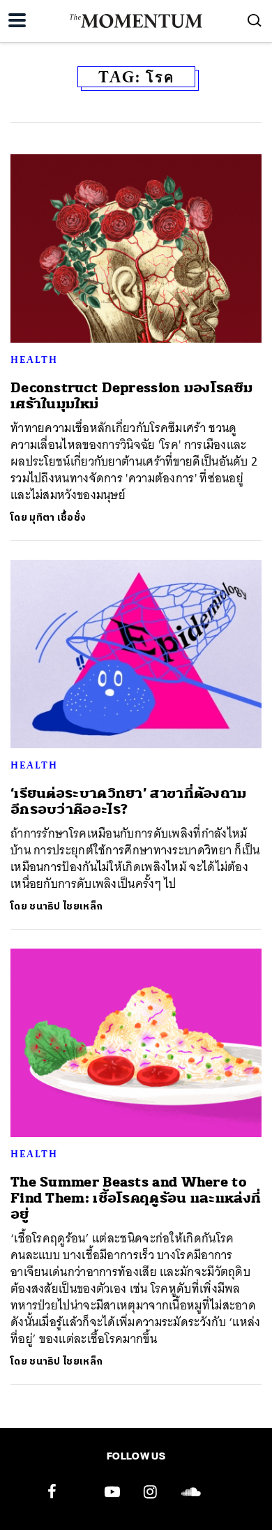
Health (34, 359)
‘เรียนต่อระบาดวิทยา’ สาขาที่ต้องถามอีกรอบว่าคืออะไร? (128, 801)
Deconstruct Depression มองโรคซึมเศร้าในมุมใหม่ (131, 396)
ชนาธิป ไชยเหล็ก (66, 906)
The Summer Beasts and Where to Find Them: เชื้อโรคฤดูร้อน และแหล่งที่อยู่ (135, 1198)
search (254, 20)
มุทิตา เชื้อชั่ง (57, 518)
